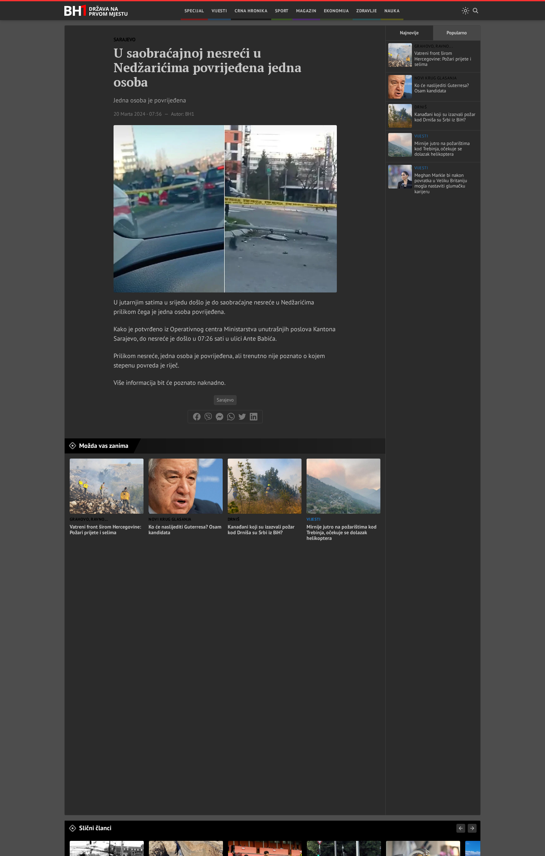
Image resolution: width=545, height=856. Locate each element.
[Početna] (95, 11)
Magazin (306, 11)
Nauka (392, 11)
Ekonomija (336, 11)
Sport (282, 11)
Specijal (194, 11)
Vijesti (219, 11)
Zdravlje (366, 11)
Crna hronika (251, 11)
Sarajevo (225, 400)
